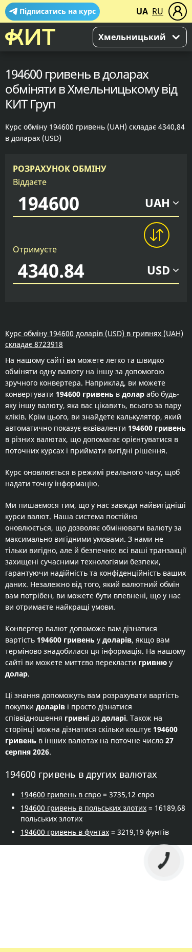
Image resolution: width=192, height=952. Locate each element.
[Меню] (177, 11)
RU (157, 11)
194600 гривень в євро (60, 794)
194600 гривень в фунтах (64, 832)
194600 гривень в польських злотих (83, 808)
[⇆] (156, 235)
